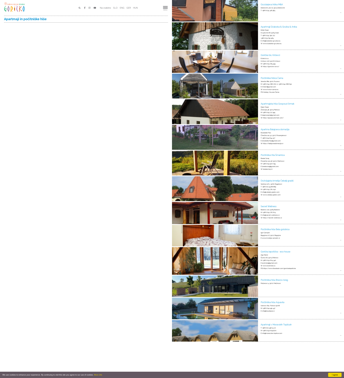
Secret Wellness (269, 206)
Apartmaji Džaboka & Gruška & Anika (279, 27)
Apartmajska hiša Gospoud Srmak (277, 103)
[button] (157, 8)
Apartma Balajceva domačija (275, 129)
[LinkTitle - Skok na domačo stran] (15, 7)
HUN (135, 8)
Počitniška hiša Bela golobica (275, 229)
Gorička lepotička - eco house (275, 251)
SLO (115, 8)
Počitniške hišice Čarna (272, 78)
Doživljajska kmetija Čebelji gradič (277, 180)
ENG (122, 8)
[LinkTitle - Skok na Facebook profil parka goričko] (85, 7)
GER (128, 8)
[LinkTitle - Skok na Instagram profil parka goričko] (89, 7)
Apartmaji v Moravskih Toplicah (276, 324)
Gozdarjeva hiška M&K (272, 4)
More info (98, 375)
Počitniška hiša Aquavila (272, 302)
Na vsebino (105, 8)
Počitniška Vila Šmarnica (273, 155)
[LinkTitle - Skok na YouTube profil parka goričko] (94, 7)
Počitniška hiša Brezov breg (274, 280)
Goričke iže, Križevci (270, 55)
